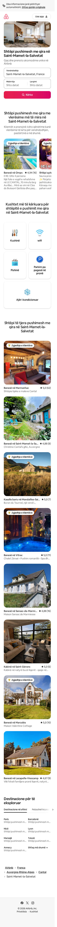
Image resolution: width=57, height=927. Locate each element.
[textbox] (15, 85)
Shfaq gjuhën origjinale (33, 7)
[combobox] (27, 74)
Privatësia (22, 911)
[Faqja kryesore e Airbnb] (6, 16)
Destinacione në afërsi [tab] (15, 809)
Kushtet (34, 911)
